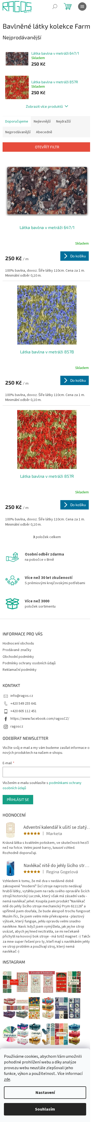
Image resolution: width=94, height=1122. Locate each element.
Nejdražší (63, 121)
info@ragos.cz (21, 695)
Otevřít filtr (47, 147)
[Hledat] (55, 6)
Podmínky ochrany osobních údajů (29, 663)
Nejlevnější (42, 121)
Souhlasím (45, 1109)
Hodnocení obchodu (18, 643)
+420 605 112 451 (23, 711)
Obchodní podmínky (18, 656)
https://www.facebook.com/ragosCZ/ (39, 718)
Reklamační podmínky (20, 669)
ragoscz (16, 726)
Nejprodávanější (18, 132)
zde (7, 1079)
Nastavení (45, 1092)
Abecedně (44, 132)
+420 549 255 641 (23, 703)
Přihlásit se (18, 799)
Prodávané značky (17, 650)
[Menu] (82, 6)
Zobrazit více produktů (44, 106)
